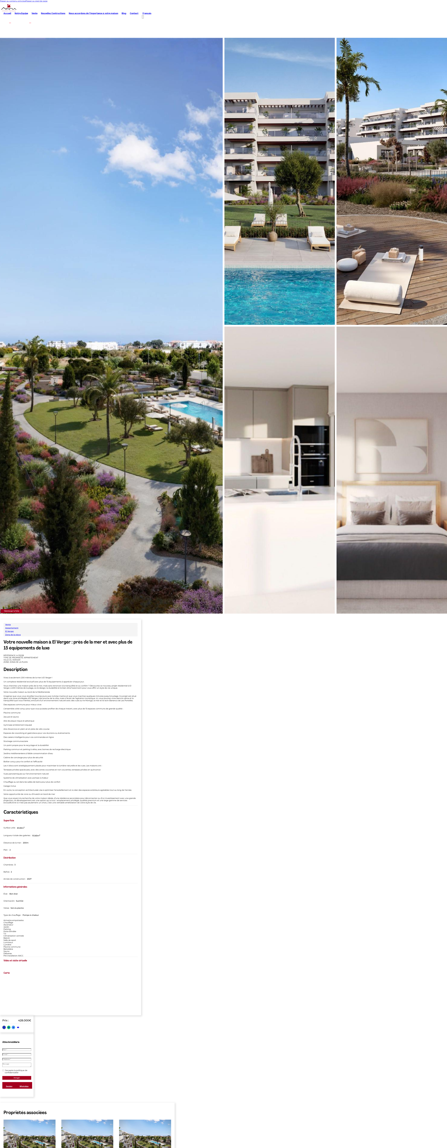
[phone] (430, 1139)
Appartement (11, 628)
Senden (9, 1086)
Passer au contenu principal (13, 1)
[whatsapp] (421, 1139)
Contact (134, 13)
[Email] (18, 1027)
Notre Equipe (21, 13)
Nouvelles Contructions (53, 13)
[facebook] (10, 22)
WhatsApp (24, 1086)
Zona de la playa (13, 635)
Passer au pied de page (36, 1)
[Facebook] (4, 1027)
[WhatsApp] (8, 1027)
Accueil (7, 13)
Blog (124, 13)
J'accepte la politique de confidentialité (16, 1071)
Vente (34, 13)
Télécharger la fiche (11, 611)
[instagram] (30, 22)
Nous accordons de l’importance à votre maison (93, 13)
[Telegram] (13, 1027)
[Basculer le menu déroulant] (412, 1139)
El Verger (9, 631)
